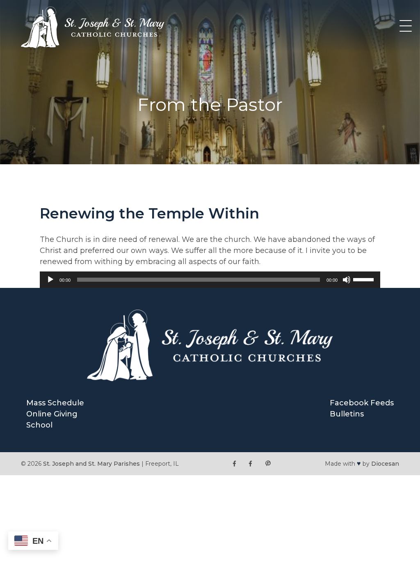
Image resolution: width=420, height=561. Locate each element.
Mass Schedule (55, 402)
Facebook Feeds (362, 402)
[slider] (364, 278)
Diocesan (385, 463)
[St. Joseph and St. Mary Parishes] (92, 45)
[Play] (50, 280)
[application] (210, 279)
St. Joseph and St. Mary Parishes (91, 463)
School (39, 425)
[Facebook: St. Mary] (250, 464)
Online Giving (52, 413)
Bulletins (347, 413)
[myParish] (268, 464)
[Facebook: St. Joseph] (234, 464)
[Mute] (346, 280)
